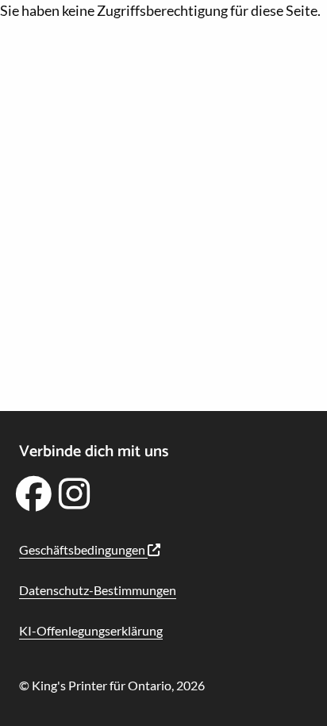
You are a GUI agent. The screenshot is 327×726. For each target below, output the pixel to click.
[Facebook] (33, 499)
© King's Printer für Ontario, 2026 (112, 685)
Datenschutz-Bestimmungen (97, 589)
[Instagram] (74, 499)
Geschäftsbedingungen (83, 549)
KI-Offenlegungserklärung (91, 630)
